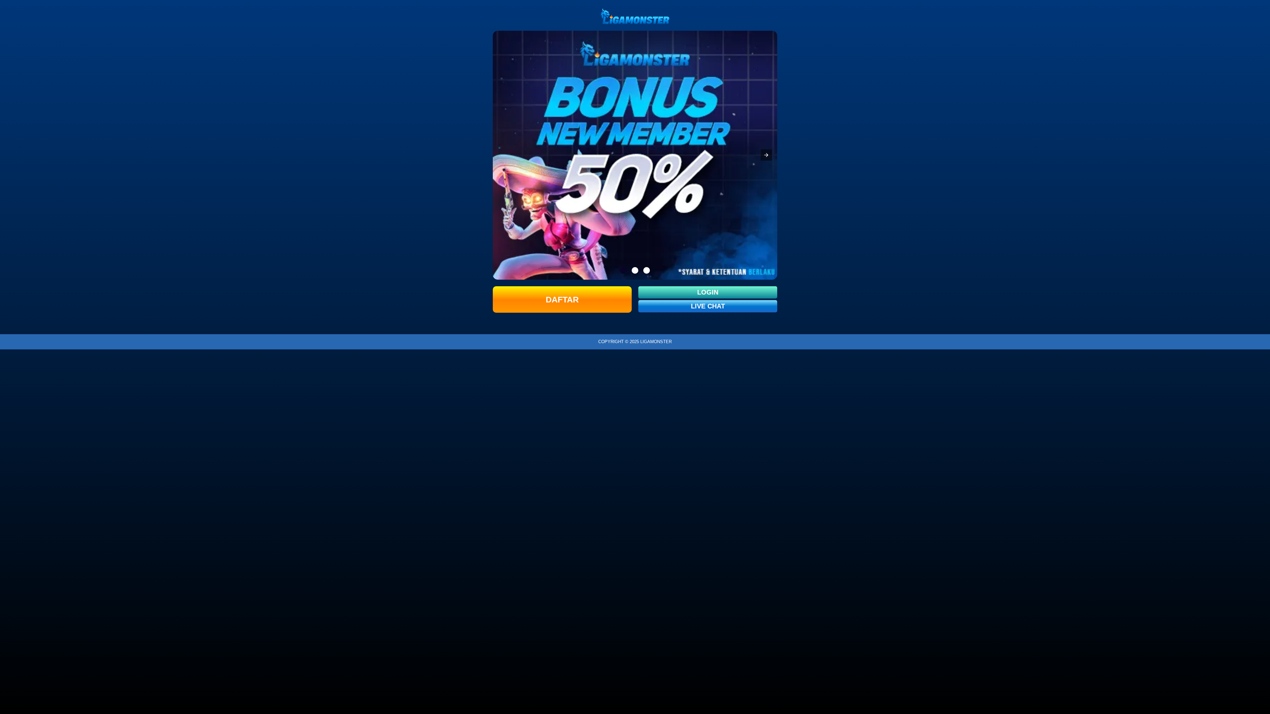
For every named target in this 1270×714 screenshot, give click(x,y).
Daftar (562, 299)
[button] (766, 155)
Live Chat (708, 306)
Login (707, 292)
